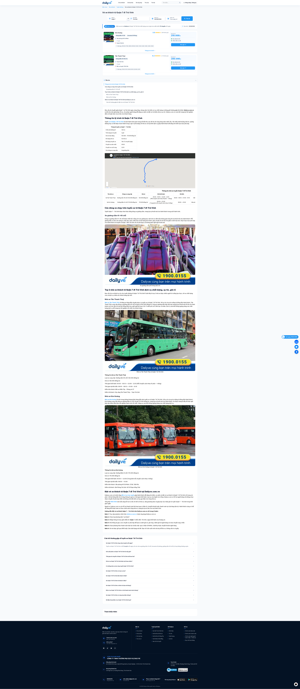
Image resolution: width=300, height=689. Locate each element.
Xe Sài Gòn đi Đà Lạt (158, 633)
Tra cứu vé (138, 638)
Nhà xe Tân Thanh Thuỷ (112, 94)
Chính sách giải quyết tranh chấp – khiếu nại (190, 636)
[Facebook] (103, 648)
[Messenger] (296, 347)
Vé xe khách (121, 2)
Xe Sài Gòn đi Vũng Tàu (158, 636)
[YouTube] (111, 648)
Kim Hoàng (118, 33)
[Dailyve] (107, 2)
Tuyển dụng (171, 636)
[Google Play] (193, 679)
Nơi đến (135, 17)
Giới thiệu (171, 631)
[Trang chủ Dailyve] (115, 627)
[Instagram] (115, 648)
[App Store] (182, 679)
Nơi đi (113, 17)
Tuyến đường (120, 7)
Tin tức (153, 2)
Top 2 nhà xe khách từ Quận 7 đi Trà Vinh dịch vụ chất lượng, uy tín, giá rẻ (124, 92)
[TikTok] (107, 648)
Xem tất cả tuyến (157, 641)
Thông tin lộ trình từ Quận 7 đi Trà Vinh (115, 84)
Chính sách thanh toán (190, 633)
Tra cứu (147, 2)
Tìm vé (188, 18)
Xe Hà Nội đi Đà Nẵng (158, 638)
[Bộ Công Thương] (172, 670)
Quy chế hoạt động (190, 640)
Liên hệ (170, 638)
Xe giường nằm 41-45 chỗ (113, 89)
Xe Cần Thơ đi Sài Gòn (158, 631)
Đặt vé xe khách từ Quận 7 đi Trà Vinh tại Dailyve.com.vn (120, 99)
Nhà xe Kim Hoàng (111, 97)
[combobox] (119, 19)
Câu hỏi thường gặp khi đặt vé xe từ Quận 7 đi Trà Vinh (120, 102)
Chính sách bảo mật (190, 631)
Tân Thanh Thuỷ (120, 56)
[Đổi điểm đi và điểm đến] (128, 18)
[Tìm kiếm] (179, 3)
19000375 (109, 679)
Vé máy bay (139, 2)
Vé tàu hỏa (130, 2)
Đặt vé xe (104, 7)
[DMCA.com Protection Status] (183, 670)
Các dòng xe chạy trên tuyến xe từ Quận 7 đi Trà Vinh (119, 87)
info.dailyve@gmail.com (130, 679)
